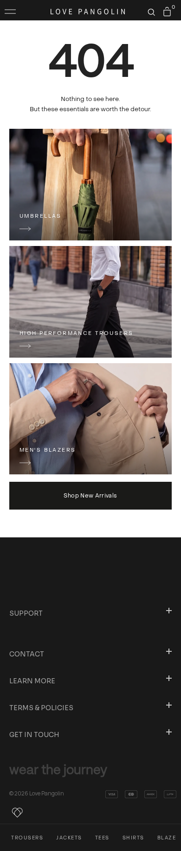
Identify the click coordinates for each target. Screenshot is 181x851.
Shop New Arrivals (90, 495)
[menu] (10, 11)
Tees (102, 838)
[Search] (151, 12)
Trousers (27, 838)
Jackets (69, 838)
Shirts (133, 838)
